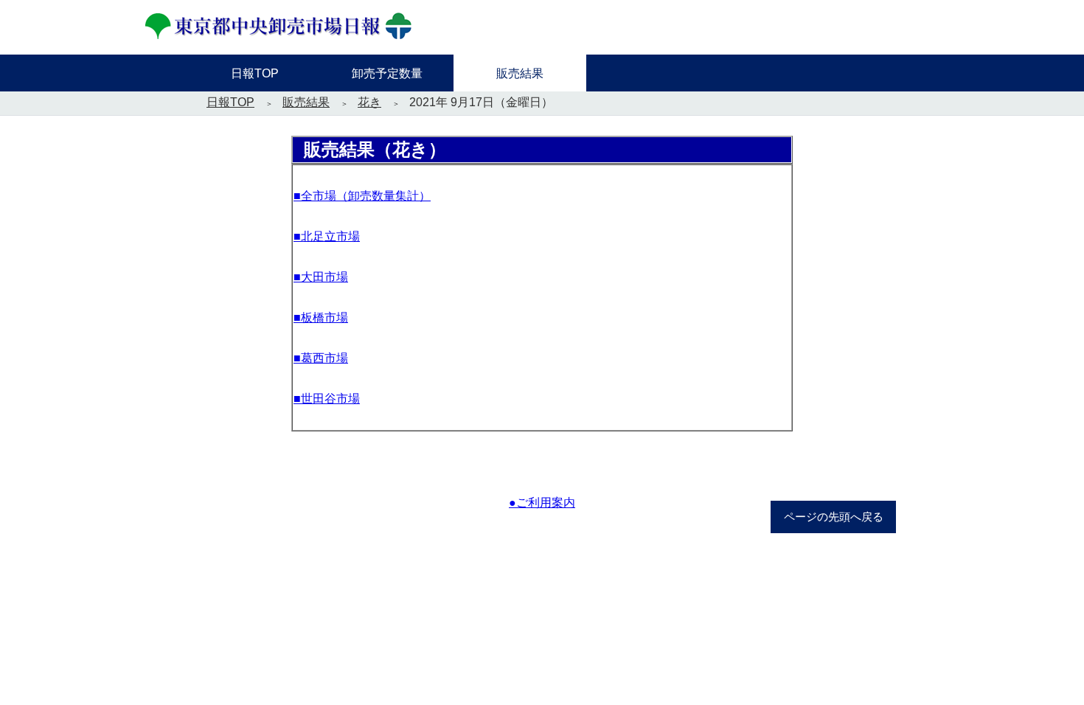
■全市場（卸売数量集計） (362, 196)
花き (369, 102)
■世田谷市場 (326, 398)
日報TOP (230, 102)
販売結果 (306, 102)
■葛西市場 (320, 358)
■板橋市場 (320, 317)
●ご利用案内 (542, 502)
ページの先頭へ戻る (833, 517)
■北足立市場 (326, 236)
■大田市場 (320, 277)
